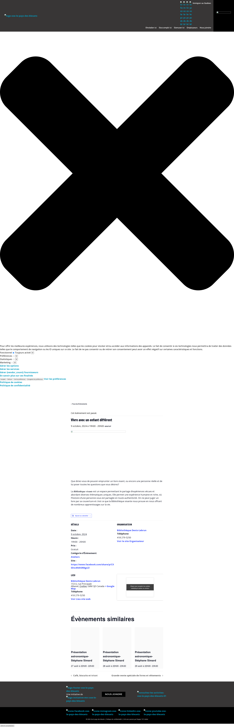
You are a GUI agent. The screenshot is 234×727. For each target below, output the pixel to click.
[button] (117, 173)
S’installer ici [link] (151, 28)
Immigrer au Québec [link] (202, 3)
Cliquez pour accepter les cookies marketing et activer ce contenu (140, 587)
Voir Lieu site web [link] (80, 598)
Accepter (3, 379)
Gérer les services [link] (9, 368)
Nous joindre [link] (205, 28)
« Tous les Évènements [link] (79, 404)
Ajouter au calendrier (81, 516)
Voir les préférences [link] (55, 378)
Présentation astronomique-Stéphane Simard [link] (81, 656)
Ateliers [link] (75, 556)
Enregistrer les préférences (35, 379)
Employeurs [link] (192, 28)
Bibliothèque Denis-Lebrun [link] (131, 530)
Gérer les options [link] (9, 365)
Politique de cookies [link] (11, 382)
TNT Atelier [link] (144, 719)
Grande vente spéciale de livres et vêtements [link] (136, 675)
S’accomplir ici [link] (165, 28)
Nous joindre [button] (113, 694)
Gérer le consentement (7, 726)
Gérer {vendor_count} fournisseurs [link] (19, 372)
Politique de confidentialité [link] (15, 385)
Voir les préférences (19, 379)
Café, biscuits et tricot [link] (85, 675)
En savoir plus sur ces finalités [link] (16, 375)
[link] (85, 638)
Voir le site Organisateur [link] (130, 541)
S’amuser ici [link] (179, 28)
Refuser (10, 379)
